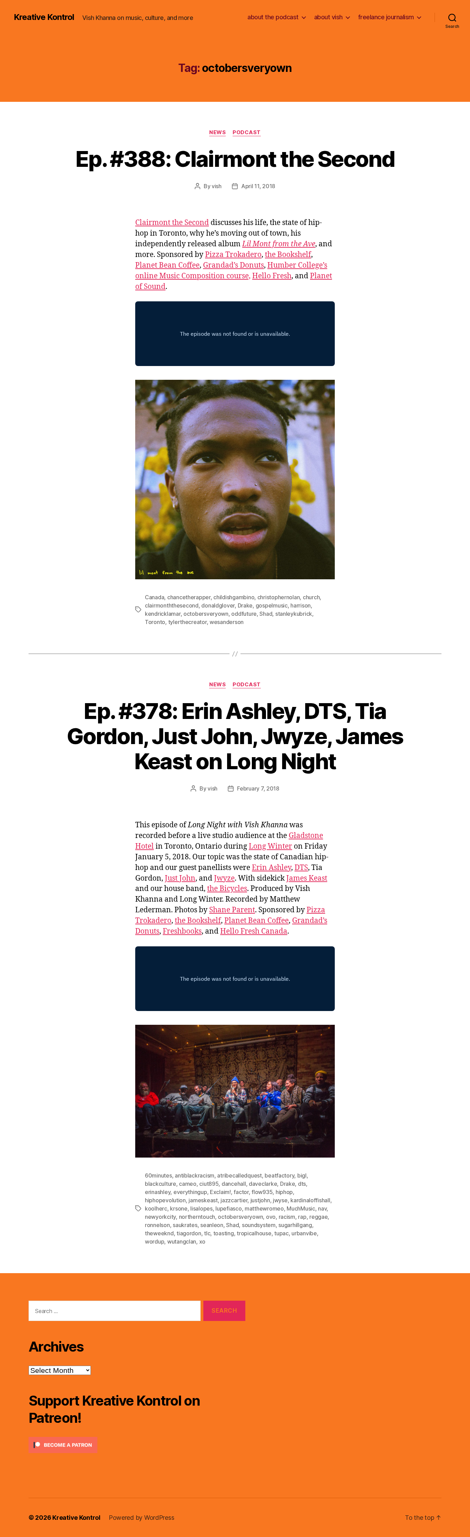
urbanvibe (304, 1233)
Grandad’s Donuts (233, 265)
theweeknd (159, 1233)
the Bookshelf (288, 254)
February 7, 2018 (258, 788)
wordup (154, 1241)
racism (287, 1216)
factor (241, 1192)
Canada (154, 597)
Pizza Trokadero (233, 254)
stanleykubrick (293, 613)
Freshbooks (182, 931)
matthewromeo (264, 1208)
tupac (281, 1233)
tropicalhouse (254, 1233)
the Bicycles (227, 888)
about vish (328, 17)
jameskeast (203, 1200)
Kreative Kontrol (44, 17)
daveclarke (263, 1183)
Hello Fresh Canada (253, 931)
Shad (265, 613)
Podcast (247, 132)
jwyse (280, 1200)
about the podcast (273, 17)
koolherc (156, 1208)
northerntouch (197, 1216)
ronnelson (157, 1225)
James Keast (306, 878)
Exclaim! (220, 1192)
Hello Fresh (271, 276)
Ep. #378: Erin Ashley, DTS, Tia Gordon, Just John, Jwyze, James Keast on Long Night (235, 736)
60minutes (158, 1175)
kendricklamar (163, 613)
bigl (302, 1175)
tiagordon (189, 1233)
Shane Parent (232, 910)
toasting (223, 1233)
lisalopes (201, 1208)
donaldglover (218, 605)
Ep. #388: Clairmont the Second (235, 159)
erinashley (157, 1192)
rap (302, 1216)
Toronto (155, 622)
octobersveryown (205, 613)
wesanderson (227, 622)
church (311, 597)
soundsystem (259, 1225)
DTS (301, 867)
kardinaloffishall (310, 1200)
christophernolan (278, 597)
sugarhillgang (295, 1225)
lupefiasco (228, 1208)
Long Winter (270, 846)
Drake (245, 605)
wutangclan (181, 1241)
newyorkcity (160, 1216)
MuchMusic (301, 1208)
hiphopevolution (165, 1200)
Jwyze (224, 878)
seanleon (211, 1225)
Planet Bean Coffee (167, 265)
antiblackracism (194, 1175)
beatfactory (279, 1175)
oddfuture (244, 613)
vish (217, 186)
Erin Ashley (271, 867)
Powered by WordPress (141, 1517)
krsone (178, 1208)
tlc (207, 1233)
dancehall (234, 1183)
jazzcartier (234, 1200)
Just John (180, 878)
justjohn (260, 1200)
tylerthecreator (187, 622)
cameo (187, 1183)
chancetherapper (189, 597)
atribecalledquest (239, 1175)
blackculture (160, 1183)
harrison (300, 605)
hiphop (284, 1192)
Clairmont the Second (172, 222)
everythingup (190, 1192)
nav (322, 1208)
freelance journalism (386, 17)
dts (302, 1183)
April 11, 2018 (258, 186)
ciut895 (208, 1183)
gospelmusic (272, 605)
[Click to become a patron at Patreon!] (137, 1445)
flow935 (262, 1192)
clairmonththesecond (172, 605)
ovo (271, 1216)
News (217, 132)
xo (202, 1241)
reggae (318, 1216)
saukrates (185, 1225)
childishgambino (233, 597)
